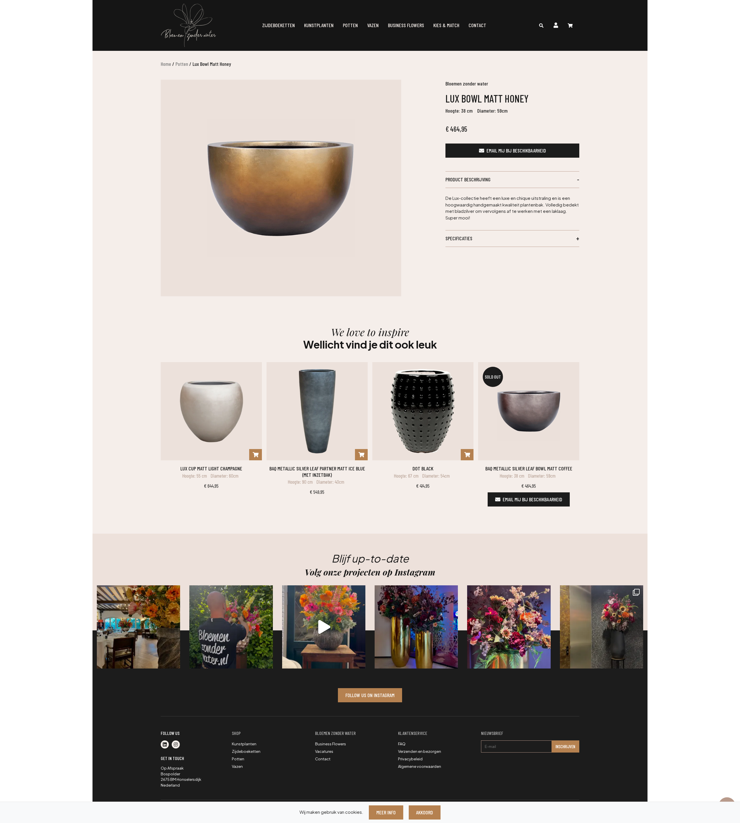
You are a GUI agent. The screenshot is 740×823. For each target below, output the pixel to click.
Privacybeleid (410, 759)
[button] (512, 180)
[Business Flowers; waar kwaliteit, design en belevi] (508, 627)
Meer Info (386, 812)
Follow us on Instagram (370, 695)
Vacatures (324, 751)
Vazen (373, 25)
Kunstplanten (319, 25)
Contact (477, 25)
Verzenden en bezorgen (419, 751)
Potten (350, 25)
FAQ (402, 744)
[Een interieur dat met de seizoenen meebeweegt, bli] (601, 627)
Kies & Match (446, 25)
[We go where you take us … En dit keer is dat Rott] (323, 627)
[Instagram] (177, 744)
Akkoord (424, 812)
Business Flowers (406, 25)
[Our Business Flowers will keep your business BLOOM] (416, 627)
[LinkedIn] (166, 744)
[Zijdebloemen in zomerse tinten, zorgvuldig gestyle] (231, 627)
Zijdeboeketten (278, 25)
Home (166, 64)
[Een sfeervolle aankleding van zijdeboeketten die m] (138, 627)
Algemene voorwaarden (419, 766)
